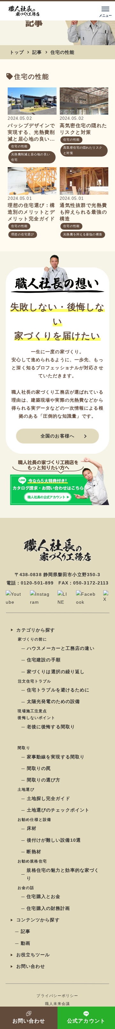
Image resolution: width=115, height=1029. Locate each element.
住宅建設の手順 (44, 659)
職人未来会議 (57, 1004)
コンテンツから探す (38, 919)
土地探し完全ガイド (48, 798)
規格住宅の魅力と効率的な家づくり (63, 874)
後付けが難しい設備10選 (54, 840)
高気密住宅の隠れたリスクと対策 (82, 150)
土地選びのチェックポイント (58, 810)
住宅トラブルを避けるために (58, 689)
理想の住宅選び (23, 234)
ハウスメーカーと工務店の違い (61, 648)
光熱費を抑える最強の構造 (82, 234)
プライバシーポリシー (57, 995)
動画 (25, 943)
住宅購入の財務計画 (48, 908)
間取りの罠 (39, 768)
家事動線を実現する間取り (56, 756)
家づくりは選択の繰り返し (56, 671)
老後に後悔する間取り (51, 726)
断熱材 (34, 851)
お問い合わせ (30, 966)
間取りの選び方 (44, 779)
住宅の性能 (62, 52)
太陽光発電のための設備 (53, 701)
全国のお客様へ (57, 435)
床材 (31, 828)
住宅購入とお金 (43, 896)
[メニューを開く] (105, 10)
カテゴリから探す (35, 630)
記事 (37, 52)
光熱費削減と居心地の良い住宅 (31, 157)
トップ (17, 52)
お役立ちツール (33, 954)
